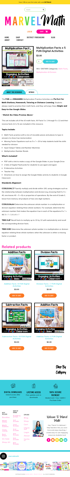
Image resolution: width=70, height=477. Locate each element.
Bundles (6, 417)
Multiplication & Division (46, 72)
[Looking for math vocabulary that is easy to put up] (13, 466)
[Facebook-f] (48, 440)
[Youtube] (61, 440)
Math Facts (63, 69)
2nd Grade (16, 425)
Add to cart (50, 61)
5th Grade (16, 439)
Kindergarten (16, 416)
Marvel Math (29, 474)
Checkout (27, 428)
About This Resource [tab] (14, 92)
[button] (30, 49)
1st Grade (16, 420)
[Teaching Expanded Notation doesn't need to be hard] (4, 466)
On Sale (5, 439)
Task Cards (5, 430)
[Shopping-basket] (65, 440)
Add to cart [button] (16, 296)
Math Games (5, 425)
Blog (53, 38)
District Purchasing (35, 38)
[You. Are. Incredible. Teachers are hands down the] (48, 466)
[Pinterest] (57, 440)
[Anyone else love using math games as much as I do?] (39, 466)
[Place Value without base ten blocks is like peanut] (30, 466)
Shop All (6, 442)
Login (26, 432)
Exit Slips (4, 435)
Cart (26, 424)
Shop (18, 38)
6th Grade (16, 443)
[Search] (43, 9)
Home (7, 38)
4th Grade (16, 434)
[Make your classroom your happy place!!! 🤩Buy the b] (22, 466)
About (7, 40)
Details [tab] (31, 92)
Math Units (4, 421)
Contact (20, 40)
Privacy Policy (38, 474)
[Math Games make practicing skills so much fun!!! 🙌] (57, 466)
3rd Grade (16, 429)
